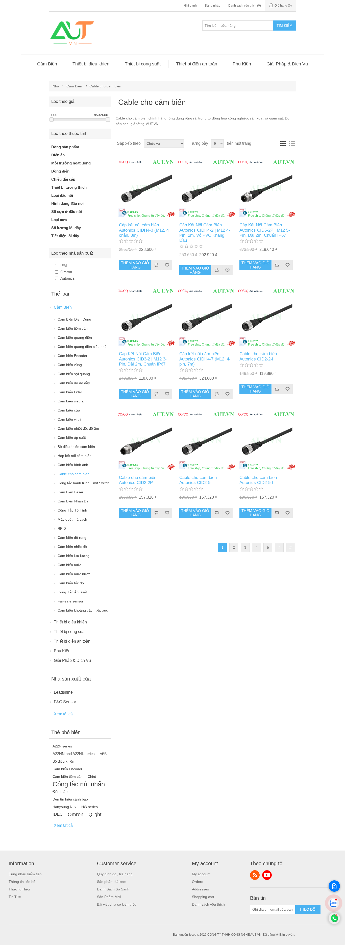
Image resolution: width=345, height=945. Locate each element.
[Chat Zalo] (334, 907)
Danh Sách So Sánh (113, 889)
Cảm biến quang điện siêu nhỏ (82, 347)
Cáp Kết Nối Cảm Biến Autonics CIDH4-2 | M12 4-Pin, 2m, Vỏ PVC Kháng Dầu (204, 233)
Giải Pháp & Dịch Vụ (72, 660)
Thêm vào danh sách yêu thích (167, 265)
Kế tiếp (279, 547)
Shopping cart (203, 897)
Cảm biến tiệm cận (73, 328)
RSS (255, 875)
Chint (92, 776)
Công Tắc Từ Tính (72, 510)
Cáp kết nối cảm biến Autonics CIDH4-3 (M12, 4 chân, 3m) (144, 230)
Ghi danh (190, 5)
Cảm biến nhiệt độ (72, 547)
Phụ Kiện (62, 651)
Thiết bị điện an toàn (72, 641)
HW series (89, 807)
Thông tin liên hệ (22, 882)
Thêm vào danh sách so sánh (156, 265)
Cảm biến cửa (69, 410)
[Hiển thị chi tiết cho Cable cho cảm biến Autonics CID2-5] (206, 440)
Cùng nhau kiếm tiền (25, 874)
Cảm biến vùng (70, 365)
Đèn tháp (60, 791)
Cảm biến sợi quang (74, 374)
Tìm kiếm (284, 25)
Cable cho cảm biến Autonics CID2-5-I (258, 480)
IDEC (58, 814)
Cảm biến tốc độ (71, 583)
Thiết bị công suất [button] (143, 63)
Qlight (95, 814)
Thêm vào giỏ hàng (135, 265)
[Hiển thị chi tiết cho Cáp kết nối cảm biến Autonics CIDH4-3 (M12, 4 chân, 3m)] (145, 188)
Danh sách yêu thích (208, 904)
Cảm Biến (63, 307)
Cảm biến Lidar (70, 392)
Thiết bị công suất (70, 631)
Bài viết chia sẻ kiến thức (117, 904)
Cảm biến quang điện (75, 337)
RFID (62, 528)
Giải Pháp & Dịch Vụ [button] (287, 63)
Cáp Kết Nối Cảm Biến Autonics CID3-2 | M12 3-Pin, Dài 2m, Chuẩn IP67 (143, 359)
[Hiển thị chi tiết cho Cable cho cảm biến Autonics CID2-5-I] (266, 440)
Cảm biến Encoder (72, 356)
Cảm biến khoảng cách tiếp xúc (83, 610)
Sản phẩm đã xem (111, 882)
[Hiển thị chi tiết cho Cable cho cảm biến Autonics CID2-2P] (145, 440)
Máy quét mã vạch (72, 519)
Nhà (56, 86)
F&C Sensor (65, 702)
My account (201, 874)
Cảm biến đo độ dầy (74, 383)
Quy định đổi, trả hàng (115, 874)
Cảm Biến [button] (47, 63)
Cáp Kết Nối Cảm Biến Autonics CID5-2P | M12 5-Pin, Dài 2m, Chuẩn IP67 (264, 230)
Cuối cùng (290, 547)
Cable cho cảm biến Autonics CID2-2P (137, 480)
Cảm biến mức (69, 565)
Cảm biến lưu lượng (73, 556)
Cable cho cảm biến (73, 474)
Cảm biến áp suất (72, 437)
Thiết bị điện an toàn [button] (196, 63)
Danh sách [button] (292, 143)
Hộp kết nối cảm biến (74, 456)
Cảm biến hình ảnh (73, 465)
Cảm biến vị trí (69, 419)
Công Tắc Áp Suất (72, 592)
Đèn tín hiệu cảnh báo (70, 799)
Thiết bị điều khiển (70, 622)
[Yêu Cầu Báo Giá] (334, 886)
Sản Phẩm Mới (109, 897)
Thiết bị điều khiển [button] (90, 63)
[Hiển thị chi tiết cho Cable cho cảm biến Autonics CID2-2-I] (266, 317)
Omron (66, 272)
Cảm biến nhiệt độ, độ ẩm (78, 428)
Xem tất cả (63, 714)
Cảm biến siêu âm (72, 401)
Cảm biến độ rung (72, 538)
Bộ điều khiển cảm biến (76, 447)
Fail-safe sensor (70, 601)
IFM (63, 265)
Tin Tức (15, 897)
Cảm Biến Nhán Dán (74, 501)
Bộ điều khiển (63, 761)
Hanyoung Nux (64, 807)
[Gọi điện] (334, 923)
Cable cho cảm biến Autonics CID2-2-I (258, 356)
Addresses (200, 889)
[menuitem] (47, 64)
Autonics (67, 278)
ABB (103, 754)
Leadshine (63, 692)
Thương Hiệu (19, 889)
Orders (197, 882)
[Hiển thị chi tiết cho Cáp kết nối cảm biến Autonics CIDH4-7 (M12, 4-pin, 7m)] (206, 317)
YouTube (267, 875)
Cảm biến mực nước (74, 574)
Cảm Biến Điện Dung (74, 319)
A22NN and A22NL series (74, 754)
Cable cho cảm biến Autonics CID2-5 (198, 480)
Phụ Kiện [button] (242, 63)
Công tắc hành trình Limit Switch (83, 483)
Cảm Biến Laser (70, 492)
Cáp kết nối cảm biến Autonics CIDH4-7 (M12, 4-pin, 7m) (205, 359)
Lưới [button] (283, 143)
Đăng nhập (212, 5)
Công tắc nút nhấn (79, 784)
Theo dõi (307, 909)
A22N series (62, 746)
